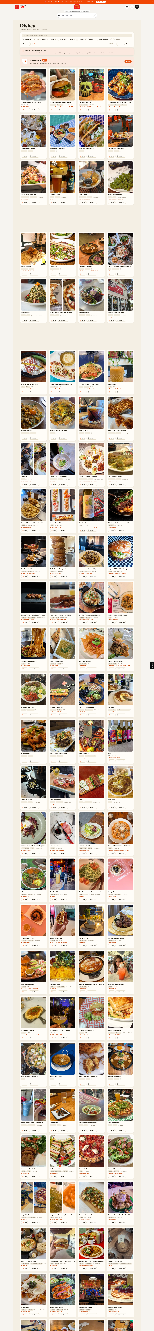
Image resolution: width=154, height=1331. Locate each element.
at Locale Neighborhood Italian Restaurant (119, 850)
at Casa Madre (112, 527)
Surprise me (37, 44)
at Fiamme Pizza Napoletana (58, 317)
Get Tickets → (101, 1)
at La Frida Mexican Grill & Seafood (88, 271)
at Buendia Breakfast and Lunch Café (118, 153)
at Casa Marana (54, 199)
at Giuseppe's (25, 106)
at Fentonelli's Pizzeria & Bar (58, 619)
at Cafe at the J (25, 1173)
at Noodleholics (25, 665)
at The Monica (54, 665)
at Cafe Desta (25, 896)
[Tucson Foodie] (77, 6)
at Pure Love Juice (26, 1127)
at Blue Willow (83, 1081)
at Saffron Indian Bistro (56, 1219)
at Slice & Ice (53, 1265)
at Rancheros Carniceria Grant (58, 153)
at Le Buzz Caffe (25, 1311)
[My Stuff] (127, 7)
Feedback (152, 665)
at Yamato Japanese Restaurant (59, 1127)
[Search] (94, 15)
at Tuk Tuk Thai (54, 1081)
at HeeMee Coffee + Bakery (115, 1173)
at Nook (23, 712)
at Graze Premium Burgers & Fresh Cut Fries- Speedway (62, 107)
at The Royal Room (84, 1311)
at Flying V (24, 435)
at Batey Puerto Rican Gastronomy (59, 389)
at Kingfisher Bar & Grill (27, 271)
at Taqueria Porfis (84, 1034)
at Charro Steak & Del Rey (28, 153)
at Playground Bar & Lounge (57, 712)
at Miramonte (82, 665)
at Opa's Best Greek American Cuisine (89, 389)
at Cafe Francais (112, 896)
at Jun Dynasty (25, 758)
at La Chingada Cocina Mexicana (87, 758)
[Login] (132, 7)
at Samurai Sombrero (55, 527)
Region (25, 44)
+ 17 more (117, 40)
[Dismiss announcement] (152, 2)
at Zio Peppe (53, 271)
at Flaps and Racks (55, 758)
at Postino (111, 271)
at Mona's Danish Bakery (56, 435)
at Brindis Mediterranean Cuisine (88, 481)
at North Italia (112, 988)
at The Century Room (56, 1034)
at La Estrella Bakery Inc (56, 573)
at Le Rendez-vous (26, 481)
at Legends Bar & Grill (114, 107)
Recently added (124, 44)
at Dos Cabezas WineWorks (115, 199)
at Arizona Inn (53, 1173)
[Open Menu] (137, 7)
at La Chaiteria (83, 712)
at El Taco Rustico (84, 153)
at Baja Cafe (53, 988)
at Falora (23, 317)
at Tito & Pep (25, 199)
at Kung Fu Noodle (113, 317)
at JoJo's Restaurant (84, 199)
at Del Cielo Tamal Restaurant (58, 942)
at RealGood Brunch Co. (114, 1311)
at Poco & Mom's (112, 481)
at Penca (52, 481)
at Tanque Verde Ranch (27, 619)
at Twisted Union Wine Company (88, 527)
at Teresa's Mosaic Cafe (85, 573)
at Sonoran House (26, 527)
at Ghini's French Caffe (85, 317)
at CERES (81, 1127)
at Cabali (52, 896)
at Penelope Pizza (113, 619)
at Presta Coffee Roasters (115, 389)
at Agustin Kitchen (26, 850)
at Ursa (110, 1265)
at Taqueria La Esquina (56, 804)
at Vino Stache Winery (114, 757)
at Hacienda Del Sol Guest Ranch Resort (90, 107)
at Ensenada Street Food (86, 1265)
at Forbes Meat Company (57, 850)
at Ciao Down (111, 1127)
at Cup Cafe (111, 712)
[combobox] (76, 15)
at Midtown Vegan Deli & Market (117, 573)
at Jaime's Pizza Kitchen (27, 389)
